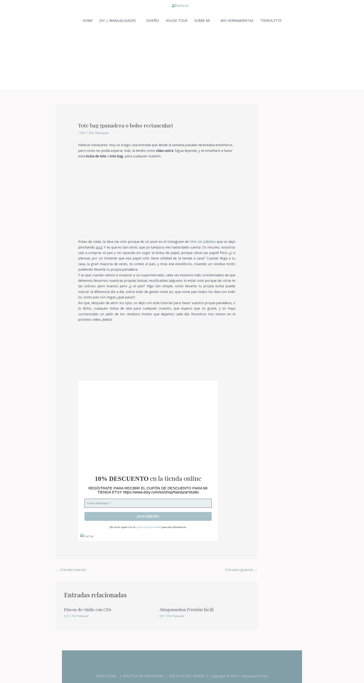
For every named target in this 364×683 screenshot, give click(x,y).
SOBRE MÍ (202, 20)
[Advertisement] (182, 58)
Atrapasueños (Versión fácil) (186, 609)
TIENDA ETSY (271, 20)
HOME (88, 20)
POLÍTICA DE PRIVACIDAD (143, 676)
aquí (99, 247)
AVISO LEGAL (106, 676)
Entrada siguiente (241, 569)
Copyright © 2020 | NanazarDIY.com (239, 676)
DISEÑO (152, 20)
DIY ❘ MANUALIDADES (117, 20)
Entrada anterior (71, 569)
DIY (83, 133)
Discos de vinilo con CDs (87, 609)
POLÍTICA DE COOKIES (187, 676)
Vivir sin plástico (203, 241)
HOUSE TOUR (176, 20)
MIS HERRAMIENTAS (237, 20)
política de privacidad (148, 527)
